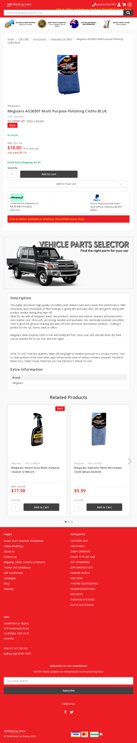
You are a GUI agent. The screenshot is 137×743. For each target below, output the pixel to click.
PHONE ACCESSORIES (84, 583)
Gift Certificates (13, 572)
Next (129, 461)
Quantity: (12, 167)
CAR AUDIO (77, 546)
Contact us (10, 556)
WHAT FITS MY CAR (82, 556)
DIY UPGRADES (80, 562)
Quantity (16, 500)
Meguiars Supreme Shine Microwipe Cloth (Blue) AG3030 (98, 469)
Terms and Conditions (17, 567)
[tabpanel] (37, 461)
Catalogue (10, 578)
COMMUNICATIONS (82, 589)
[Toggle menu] (9, 5)
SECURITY (76, 594)
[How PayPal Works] (97, 197)
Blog (6, 583)
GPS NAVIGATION (81, 567)
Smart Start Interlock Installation (23, 540)
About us (9, 551)
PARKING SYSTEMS (82, 599)
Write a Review (35, 121)
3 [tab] (72, 522)
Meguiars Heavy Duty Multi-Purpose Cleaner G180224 (35, 469)
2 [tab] (69, 522)
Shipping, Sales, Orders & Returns (24, 562)
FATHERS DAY (79, 540)
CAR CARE (76, 578)
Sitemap (9, 589)
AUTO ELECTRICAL (82, 605)
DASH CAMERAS (80, 551)
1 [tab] (66, 522)
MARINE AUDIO (80, 572)
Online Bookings (13, 546)
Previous (6, 461)
